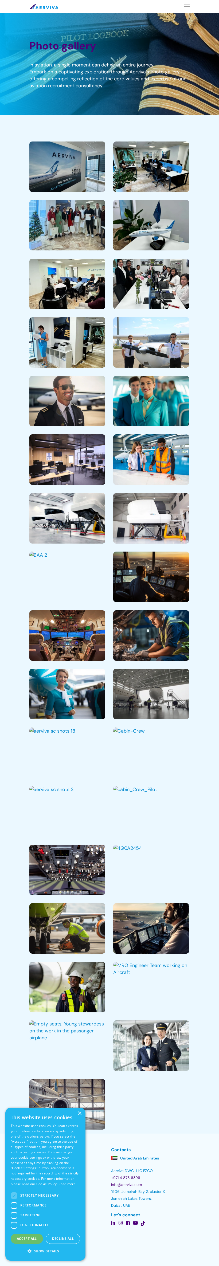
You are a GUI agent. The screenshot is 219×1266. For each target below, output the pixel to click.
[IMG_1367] (151, 166)
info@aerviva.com (126, 1184)
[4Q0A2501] (67, 870)
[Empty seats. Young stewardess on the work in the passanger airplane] (67, 1045)
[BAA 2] (67, 577)
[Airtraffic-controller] (151, 577)
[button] (45, 1251)
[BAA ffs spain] (67, 518)
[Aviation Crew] (151, 1045)
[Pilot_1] (67, 401)
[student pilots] (151, 342)
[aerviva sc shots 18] (67, 753)
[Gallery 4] (151, 284)
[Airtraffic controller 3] (151, 928)
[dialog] (45, 1184)
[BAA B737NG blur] (151, 518)
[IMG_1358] (67, 166)
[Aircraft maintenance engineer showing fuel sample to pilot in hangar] (151, 459)
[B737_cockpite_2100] (67, 635)
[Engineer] (151, 635)
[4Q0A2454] (151, 870)
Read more (67, 1184)
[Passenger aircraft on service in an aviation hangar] (67, 1104)
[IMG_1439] (67, 342)
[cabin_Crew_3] (151, 401)
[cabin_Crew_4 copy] (67, 694)
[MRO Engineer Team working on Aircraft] (151, 987)
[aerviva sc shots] (151, 694)
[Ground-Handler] (67, 928)
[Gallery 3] (67, 225)
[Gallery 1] (67, 284)
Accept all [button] (27, 1238)
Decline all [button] (63, 1238)
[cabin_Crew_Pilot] (151, 811)
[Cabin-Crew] (151, 753)
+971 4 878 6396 (125, 1177)
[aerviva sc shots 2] (67, 811)
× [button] (79, 1113)
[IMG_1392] (151, 225)
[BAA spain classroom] (67, 459)
